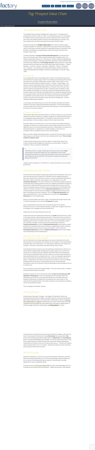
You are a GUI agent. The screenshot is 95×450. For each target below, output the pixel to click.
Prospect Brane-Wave (47, 21)
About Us (58, 6)
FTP (78, 6)
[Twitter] (93, 1)
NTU (85, 6)
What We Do (45, 6)
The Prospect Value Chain (42, 365)
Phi (91, 6)
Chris (13, 25)
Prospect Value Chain (44, 45)
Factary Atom (54, 305)
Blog (64, 6)
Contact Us (70, 6)
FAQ (52, 6)
